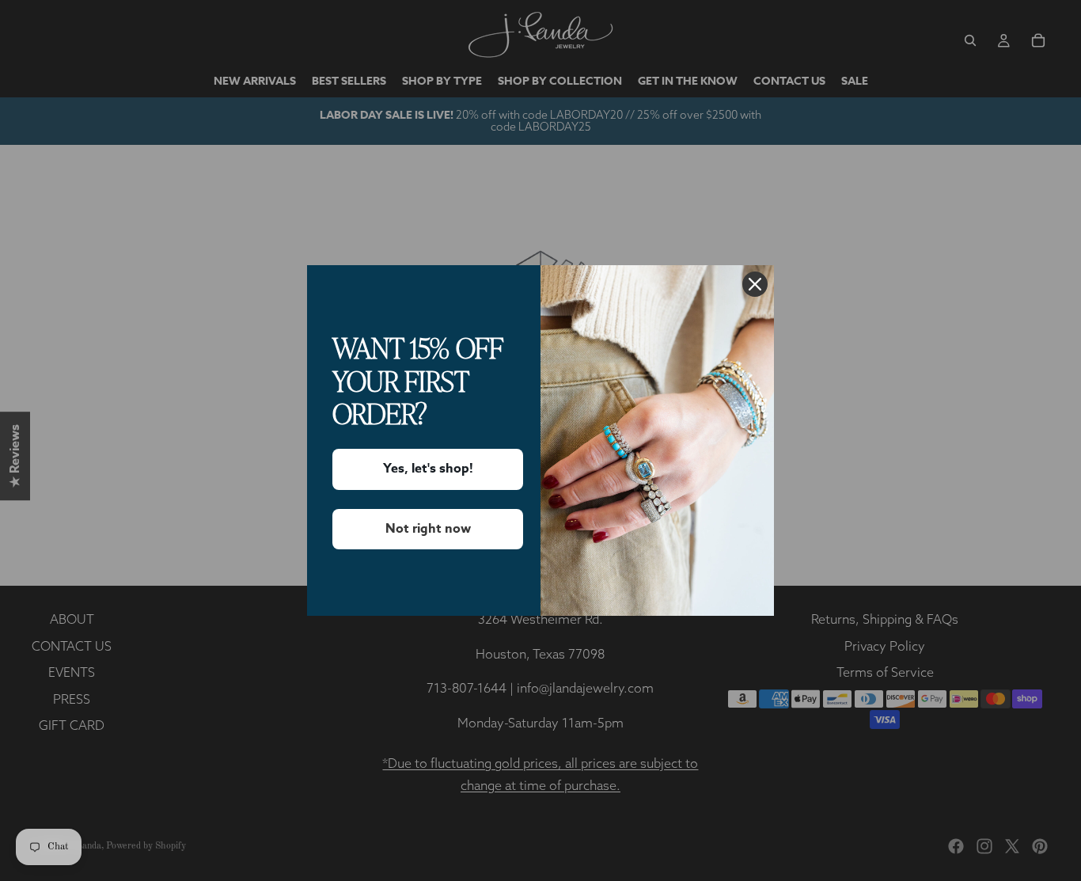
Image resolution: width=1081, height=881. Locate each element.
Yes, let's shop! (428, 468)
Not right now (428, 528)
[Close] (755, 284)
